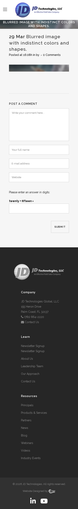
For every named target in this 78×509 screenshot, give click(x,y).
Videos (25, 450)
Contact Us (32, 322)
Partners (26, 420)
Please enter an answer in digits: (29, 192)
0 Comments (52, 54)
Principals (27, 405)
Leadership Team (32, 366)
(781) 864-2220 (34, 317)
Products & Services (34, 412)
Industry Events (31, 458)
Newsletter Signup (33, 346)
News (24, 427)
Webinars (27, 443)
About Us (27, 358)
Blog (24, 435)
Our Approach (30, 373)
